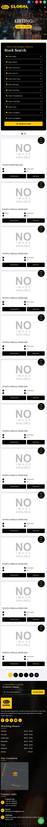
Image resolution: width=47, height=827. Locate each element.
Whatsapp (14, 176)
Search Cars (24, 124)
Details (36, 176)
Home (19, 27)
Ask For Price (41, 140)
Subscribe (38, 692)
